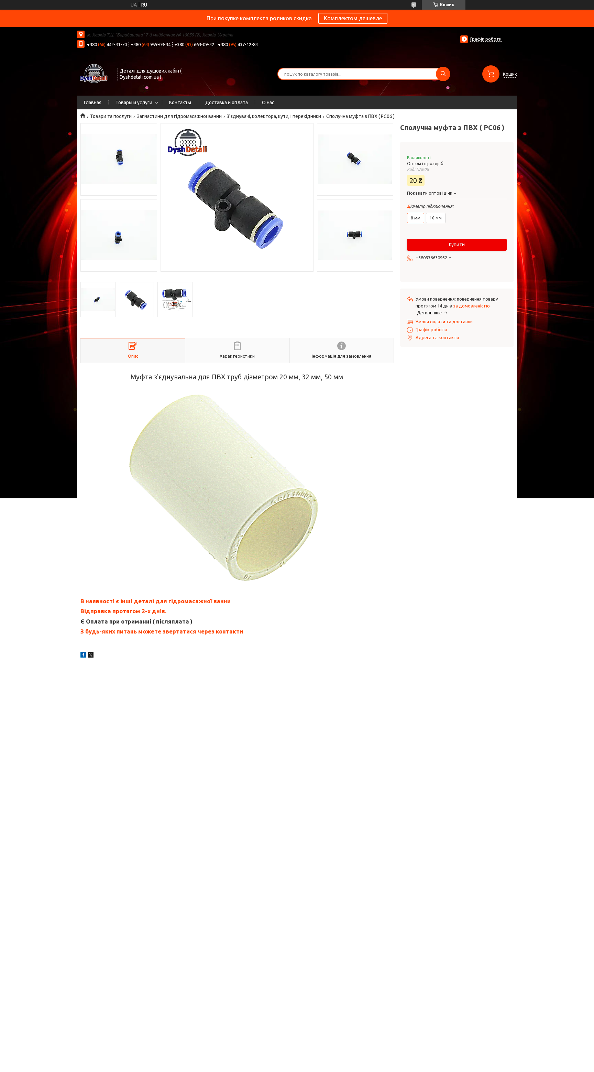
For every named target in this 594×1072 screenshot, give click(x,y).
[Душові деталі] (94, 73)
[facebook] (83, 656)
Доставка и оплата (226, 102)
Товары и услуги (134, 102)
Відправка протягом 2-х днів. (123, 611)
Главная (92, 102)
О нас (268, 102)
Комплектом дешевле (353, 18)
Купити (457, 244)
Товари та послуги (111, 116)
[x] (91, 656)
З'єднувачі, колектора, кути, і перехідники (274, 116)
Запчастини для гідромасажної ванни (179, 116)
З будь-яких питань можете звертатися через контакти (161, 631)
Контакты (180, 102)
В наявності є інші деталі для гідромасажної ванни (155, 601)
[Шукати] (443, 74)
